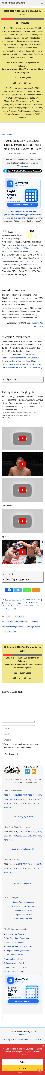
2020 (25, 803)
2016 (6, 803)
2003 (20, 795)
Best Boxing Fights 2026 (23, 816)
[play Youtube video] (22, 438)
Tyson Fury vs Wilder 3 (15, 934)
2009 (10, 799)
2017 (10, 803)
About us (22, 1035)
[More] (36, 590)
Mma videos (19, 616)
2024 (6, 807)
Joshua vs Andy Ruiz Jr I (15, 963)
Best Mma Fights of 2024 (17, 248)
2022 (34, 803)
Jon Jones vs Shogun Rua (16, 967)
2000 (6, 795)
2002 (15, 795)
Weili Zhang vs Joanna (15, 942)
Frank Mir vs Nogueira (23, 919)
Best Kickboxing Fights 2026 (23, 849)
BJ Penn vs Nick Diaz (23, 910)
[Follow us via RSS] (34, 773)
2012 (25, 799)
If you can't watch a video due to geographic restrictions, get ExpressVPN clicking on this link (22, 214)
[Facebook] (9, 590)
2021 (30, 803)
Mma (10, 135)
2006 (34, 795)
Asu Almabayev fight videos (16, 621)
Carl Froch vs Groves (14, 955)
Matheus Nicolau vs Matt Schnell (23, 358)
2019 (20, 803)
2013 (30, 799)
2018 (15, 803)
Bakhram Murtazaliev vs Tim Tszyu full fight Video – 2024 (31, 603)
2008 (6, 799)
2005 (30, 795)
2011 (20, 799)
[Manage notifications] (39, 1071)
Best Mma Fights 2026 (23, 883)
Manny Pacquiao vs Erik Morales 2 (19, 946)
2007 (39, 795)
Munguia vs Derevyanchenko (17, 951)
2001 (10, 795)
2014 (34, 799)
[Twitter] (18, 590)
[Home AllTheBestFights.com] (12, 774)
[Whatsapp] (27, 590)
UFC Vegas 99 (10, 632)
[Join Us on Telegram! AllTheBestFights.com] (22, 172)
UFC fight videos (33, 627)
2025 (10, 807)
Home (4, 135)
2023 (39, 803)
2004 (25, 795)
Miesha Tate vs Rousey (15, 959)
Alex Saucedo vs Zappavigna (17, 938)
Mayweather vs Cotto (23, 915)
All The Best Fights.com (13, 3)
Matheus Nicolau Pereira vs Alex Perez (24, 368)
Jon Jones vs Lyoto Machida (23, 906)
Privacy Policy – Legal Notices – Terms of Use (22, 1039)
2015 (39, 799)
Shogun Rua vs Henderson (23, 902)
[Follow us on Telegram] (28, 773)
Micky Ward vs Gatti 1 (15, 971)
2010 (15, 799)
